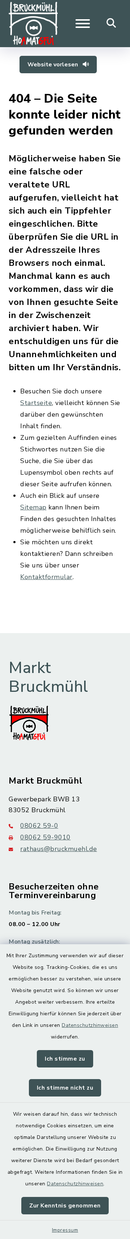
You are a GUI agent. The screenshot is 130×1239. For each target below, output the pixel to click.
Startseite (36, 402)
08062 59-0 (39, 825)
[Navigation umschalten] (82, 23)
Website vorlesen (53, 65)
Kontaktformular (46, 577)
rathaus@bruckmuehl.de (58, 848)
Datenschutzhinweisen (90, 1025)
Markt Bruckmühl (48, 677)
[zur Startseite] (33, 23)
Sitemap (33, 507)
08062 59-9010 (45, 837)
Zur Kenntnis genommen (65, 1206)
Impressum (65, 1230)
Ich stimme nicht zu (65, 1088)
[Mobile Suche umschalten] (111, 23)
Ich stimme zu (65, 1059)
